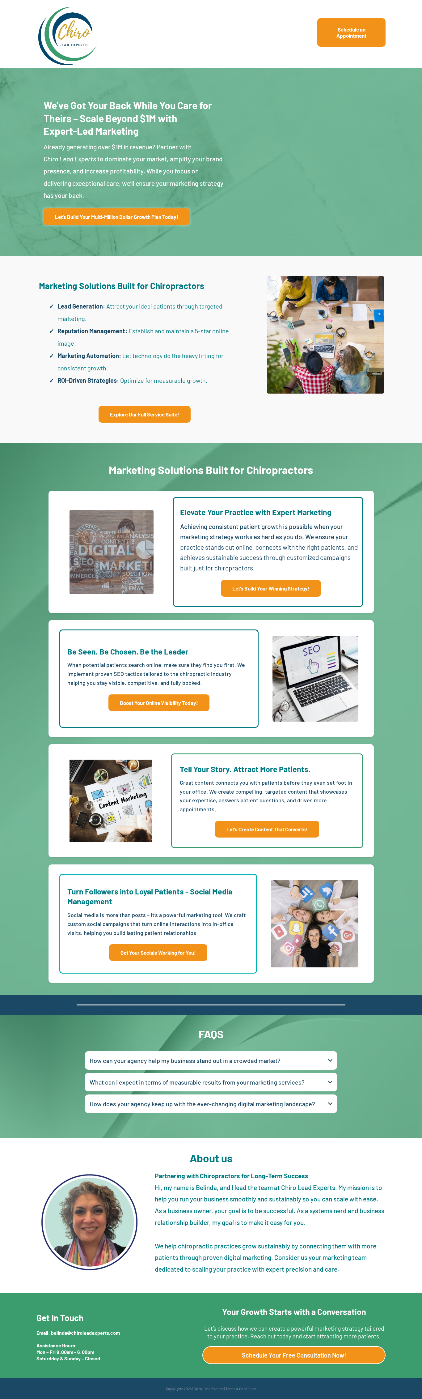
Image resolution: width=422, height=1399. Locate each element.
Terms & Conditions (241, 1388)
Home (286, 35)
